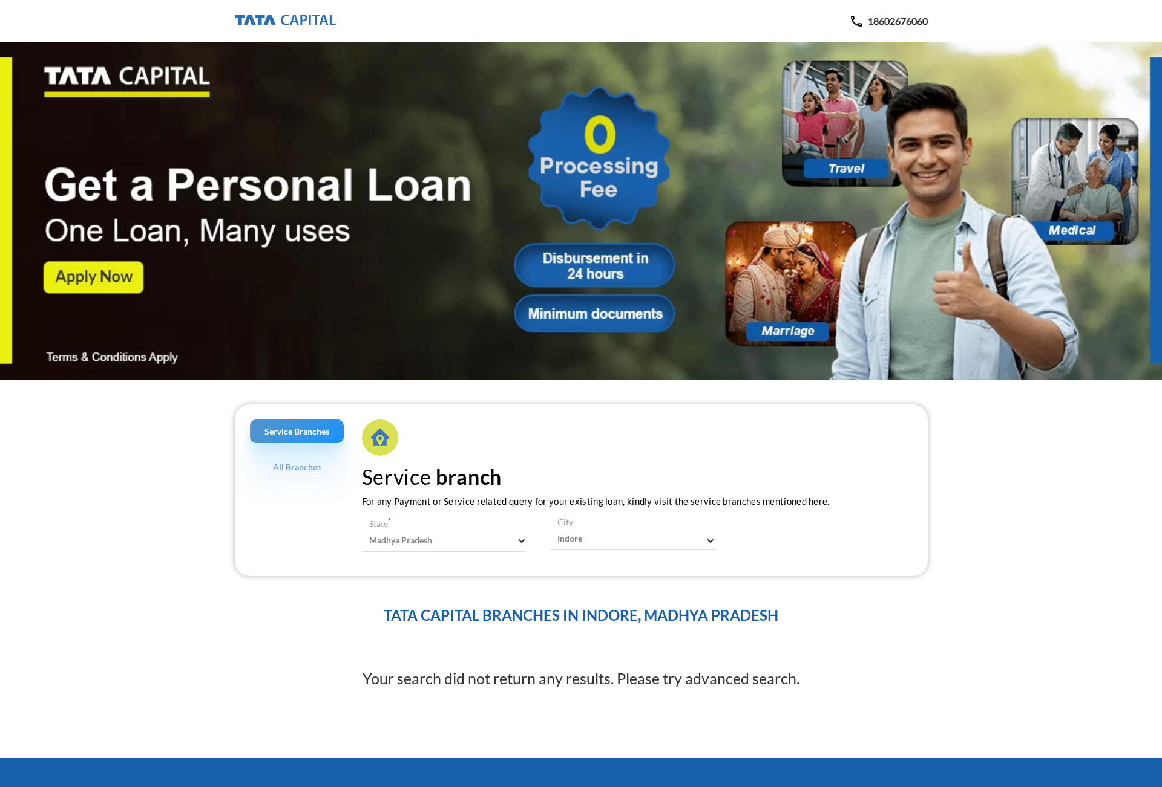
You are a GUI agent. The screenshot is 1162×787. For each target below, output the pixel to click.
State (380, 524)
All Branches (297, 467)
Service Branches (296, 431)
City (565, 522)
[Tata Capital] (285, 21)
